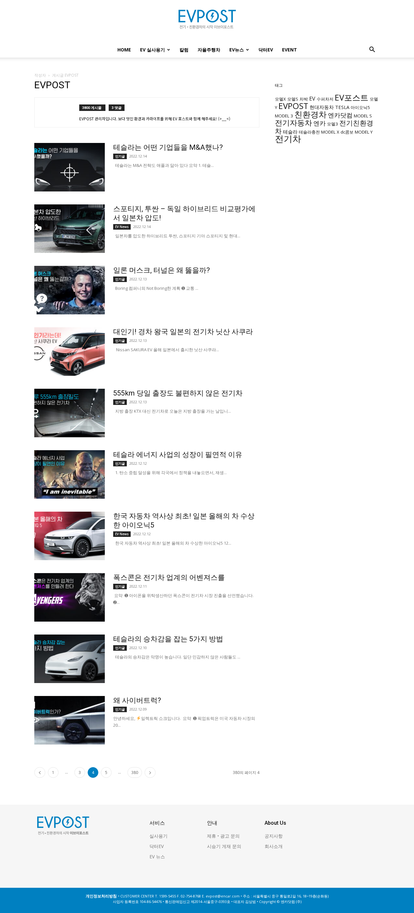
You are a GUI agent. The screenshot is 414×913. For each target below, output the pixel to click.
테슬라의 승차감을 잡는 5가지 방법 (168, 639)
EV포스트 (351, 97)
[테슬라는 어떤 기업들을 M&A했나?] (69, 167)
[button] (372, 50)
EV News (122, 226)
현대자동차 (322, 107)
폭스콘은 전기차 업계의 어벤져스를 (169, 577)
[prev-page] (39, 772)
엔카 (319, 123)
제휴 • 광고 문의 (223, 836)
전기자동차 (293, 123)
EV (312, 98)
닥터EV (265, 50)
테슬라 (290, 131)
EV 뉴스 (157, 856)
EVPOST (293, 105)
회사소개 (274, 846)
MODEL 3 (284, 116)
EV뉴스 (236, 50)
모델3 (332, 124)
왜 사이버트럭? (137, 700)
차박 (304, 99)
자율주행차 (209, 50)
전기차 (288, 139)
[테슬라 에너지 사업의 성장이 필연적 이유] (69, 474)
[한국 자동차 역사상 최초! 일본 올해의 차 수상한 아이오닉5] (69, 536)
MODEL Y (364, 132)
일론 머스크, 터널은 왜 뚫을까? (161, 270)
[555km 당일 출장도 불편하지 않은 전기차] (69, 413)
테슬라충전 (309, 132)
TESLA (342, 107)
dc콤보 (347, 132)
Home (124, 50)
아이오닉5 (360, 107)
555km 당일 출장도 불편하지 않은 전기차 (178, 393)
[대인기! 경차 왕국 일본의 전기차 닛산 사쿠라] (69, 351)
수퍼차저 (325, 99)
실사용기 (158, 836)
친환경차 (310, 114)
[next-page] (150, 772)
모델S (292, 99)
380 (134, 772)
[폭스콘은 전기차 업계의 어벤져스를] (69, 597)
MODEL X (330, 132)
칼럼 (184, 50)
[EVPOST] (207, 21)
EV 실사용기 (152, 50)
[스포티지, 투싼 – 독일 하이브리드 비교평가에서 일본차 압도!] (69, 228)
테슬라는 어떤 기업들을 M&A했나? (168, 147)
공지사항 (274, 836)
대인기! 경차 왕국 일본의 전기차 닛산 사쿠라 (183, 332)
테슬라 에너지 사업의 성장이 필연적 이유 (177, 455)
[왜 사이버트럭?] (69, 720)
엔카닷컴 (340, 115)
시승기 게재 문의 (224, 846)
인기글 (120, 156)
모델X (280, 99)
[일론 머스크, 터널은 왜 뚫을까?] (69, 290)
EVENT (289, 50)
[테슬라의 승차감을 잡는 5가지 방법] (69, 659)
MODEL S (363, 116)
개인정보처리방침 (101, 896)
